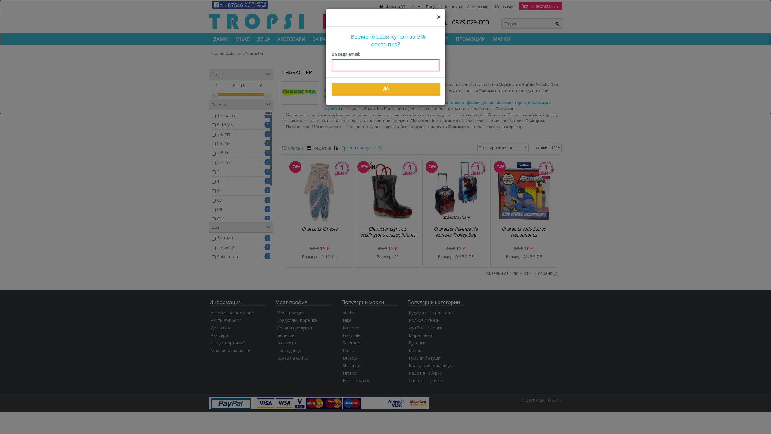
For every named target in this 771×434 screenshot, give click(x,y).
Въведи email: (346, 54)
